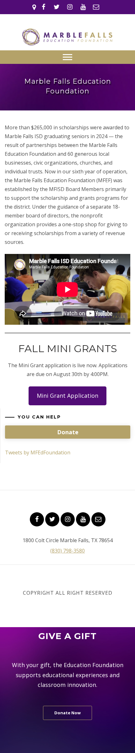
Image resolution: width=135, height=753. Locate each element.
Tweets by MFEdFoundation (37, 452)
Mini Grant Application (67, 395)
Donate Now (67, 713)
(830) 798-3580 (67, 550)
